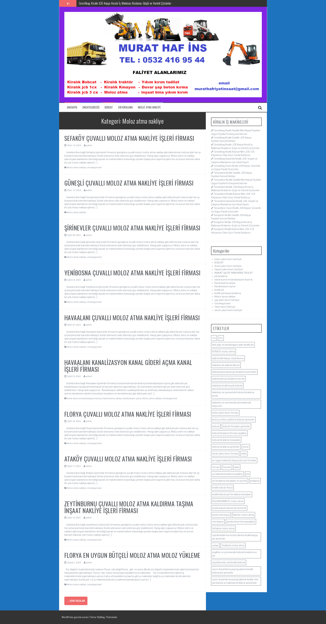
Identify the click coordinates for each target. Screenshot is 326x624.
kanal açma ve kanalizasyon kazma (84, 398)
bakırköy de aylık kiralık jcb (226, 365)
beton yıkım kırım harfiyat (228, 259)
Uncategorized (90, 107)
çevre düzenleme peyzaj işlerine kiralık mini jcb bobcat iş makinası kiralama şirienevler (235, 581)
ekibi (243, 453)
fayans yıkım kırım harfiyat (228, 269)
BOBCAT (109, 107)
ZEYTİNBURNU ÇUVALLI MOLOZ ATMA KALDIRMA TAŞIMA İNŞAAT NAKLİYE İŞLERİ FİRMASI (128, 507)
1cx (214, 338)
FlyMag (101, 617)
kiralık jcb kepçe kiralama (227, 293)
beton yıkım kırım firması (225, 412)
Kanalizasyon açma (131, 398)
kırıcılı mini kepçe (221, 514)
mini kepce (218, 521)
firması (216, 467)
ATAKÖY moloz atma (223, 351)
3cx (221, 338)
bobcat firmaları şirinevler (236, 426)
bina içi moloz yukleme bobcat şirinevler (233, 419)
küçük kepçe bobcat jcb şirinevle (229, 508)
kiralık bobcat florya (222, 487)
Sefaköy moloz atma (223, 528)
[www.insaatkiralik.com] (163, 54)
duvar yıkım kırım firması (225, 453)
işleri (236, 467)
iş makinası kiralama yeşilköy (227, 474)
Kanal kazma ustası (111, 398)
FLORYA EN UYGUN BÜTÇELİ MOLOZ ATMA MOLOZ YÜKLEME (132, 555)
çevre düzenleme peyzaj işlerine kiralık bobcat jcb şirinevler (232, 571)
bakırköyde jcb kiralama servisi (228, 378)
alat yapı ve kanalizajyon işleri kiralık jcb (233, 344)
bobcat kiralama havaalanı (226, 440)
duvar (246, 446)
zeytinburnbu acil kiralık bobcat (228, 562)
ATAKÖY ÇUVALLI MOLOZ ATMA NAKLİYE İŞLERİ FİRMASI (128, 458)
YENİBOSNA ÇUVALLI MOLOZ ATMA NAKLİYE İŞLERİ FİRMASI (132, 272)
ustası (215, 545)
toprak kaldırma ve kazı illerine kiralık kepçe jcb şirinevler (235, 537)
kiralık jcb (219, 289)
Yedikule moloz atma (233, 545)
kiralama (255, 480)
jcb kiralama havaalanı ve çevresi (229, 480)
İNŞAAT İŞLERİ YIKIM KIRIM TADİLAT (233, 272)
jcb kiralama (125, 107)
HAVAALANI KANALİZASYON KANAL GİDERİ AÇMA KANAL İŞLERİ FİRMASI (128, 365)
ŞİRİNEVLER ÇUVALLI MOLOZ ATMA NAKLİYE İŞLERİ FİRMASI (132, 227)
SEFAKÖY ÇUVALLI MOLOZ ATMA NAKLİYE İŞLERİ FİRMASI (129, 138)
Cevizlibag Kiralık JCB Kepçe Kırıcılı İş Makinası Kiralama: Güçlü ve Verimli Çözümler (125, 3)
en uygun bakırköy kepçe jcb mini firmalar (234, 460)
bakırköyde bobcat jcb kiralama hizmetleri (234, 372)
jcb (247, 474)
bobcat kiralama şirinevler (226, 446)
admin (89, 145)
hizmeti (227, 467)
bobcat (216, 426)
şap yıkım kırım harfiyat (226, 300)
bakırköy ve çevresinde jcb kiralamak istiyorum (231, 404)
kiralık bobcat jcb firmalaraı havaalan (231, 494)
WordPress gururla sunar (75, 617)
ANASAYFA (72, 107)
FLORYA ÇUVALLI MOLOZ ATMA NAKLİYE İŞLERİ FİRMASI (127, 413)
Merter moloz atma (243, 514)
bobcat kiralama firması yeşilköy (229, 433)
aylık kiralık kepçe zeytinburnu (228, 358)
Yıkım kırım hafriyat (224, 306)
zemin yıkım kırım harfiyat (228, 310)
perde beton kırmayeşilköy (241, 521)
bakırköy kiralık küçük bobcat (227, 385)
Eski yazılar (76, 601)
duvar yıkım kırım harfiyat (227, 266)
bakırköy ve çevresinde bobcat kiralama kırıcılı (233, 394)
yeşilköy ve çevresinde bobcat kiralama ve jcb (234, 554)
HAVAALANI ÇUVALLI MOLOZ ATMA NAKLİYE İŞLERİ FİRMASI (132, 317)
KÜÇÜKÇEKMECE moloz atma (227, 501)
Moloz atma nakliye (149, 107)
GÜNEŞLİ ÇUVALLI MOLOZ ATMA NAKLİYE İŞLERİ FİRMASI (129, 182)
